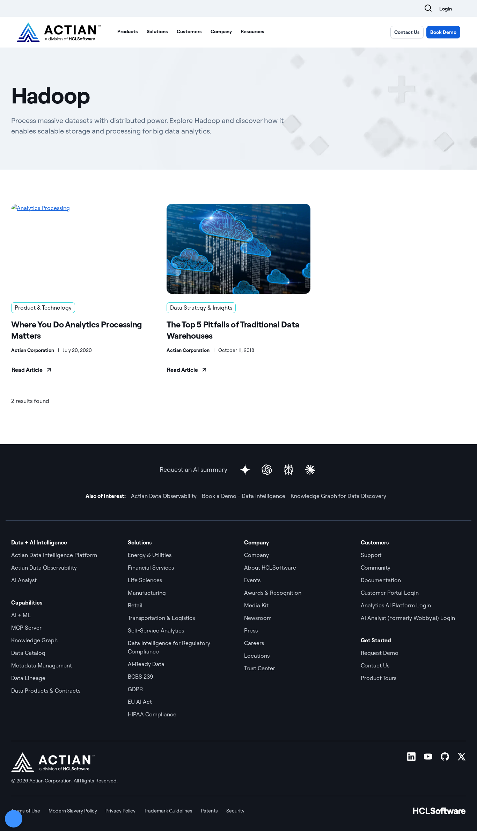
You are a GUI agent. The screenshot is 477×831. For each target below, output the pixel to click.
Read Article (27, 369)
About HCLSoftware (270, 567)
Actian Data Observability (164, 495)
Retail (135, 605)
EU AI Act (140, 701)
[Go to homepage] (59, 32)
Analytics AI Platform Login (396, 605)
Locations (257, 655)
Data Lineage (28, 677)
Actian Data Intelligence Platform (54, 554)
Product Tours (378, 677)
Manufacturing (147, 592)
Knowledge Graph (34, 640)
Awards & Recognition (272, 592)
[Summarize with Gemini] (245, 469)
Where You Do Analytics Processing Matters (76, 330)
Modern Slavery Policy (73, 811)
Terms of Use (25, 811)
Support (371, 554)
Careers (254, 642)
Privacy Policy (120, 811)
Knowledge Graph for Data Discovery (338, 495)
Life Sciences (145, 580)
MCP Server (26, 627)
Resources (252, 31)
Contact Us (407, 32)
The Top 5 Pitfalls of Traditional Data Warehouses (233, 330)
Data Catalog (28, 652)
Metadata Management (41, 665)
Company (221, 31)
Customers (189, 31)
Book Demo (443, 32)
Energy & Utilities (149, 554)
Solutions (157, 31)
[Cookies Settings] (13, 819)
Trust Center (259, 668)
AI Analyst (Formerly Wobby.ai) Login (408, 617)
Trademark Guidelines (168, 811)
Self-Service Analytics (156, 630)
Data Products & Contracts (45, 690)
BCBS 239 (140, 676)
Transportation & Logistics (161, 617)
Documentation (381, 580)
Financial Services (151, 567)
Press (251, 630)
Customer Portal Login (390, 592)
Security (235, 811)
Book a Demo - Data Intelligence (243, 495)
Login (445, 9)
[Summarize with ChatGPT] (266, 469)
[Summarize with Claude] (310, 469)
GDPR (135, 689)
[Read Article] (83, 249)
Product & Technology (43, 307)
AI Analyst (24, 580)
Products (127, 31)
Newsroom (258, 617)
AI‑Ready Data (146, 663)
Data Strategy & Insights (201, 307)
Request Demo (379, 652)
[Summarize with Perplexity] (288, 469)
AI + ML (21, 615)
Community (375, 567)
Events (252, 580)
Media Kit (256, 605)
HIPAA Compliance (152, 714)
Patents (209, 811)
